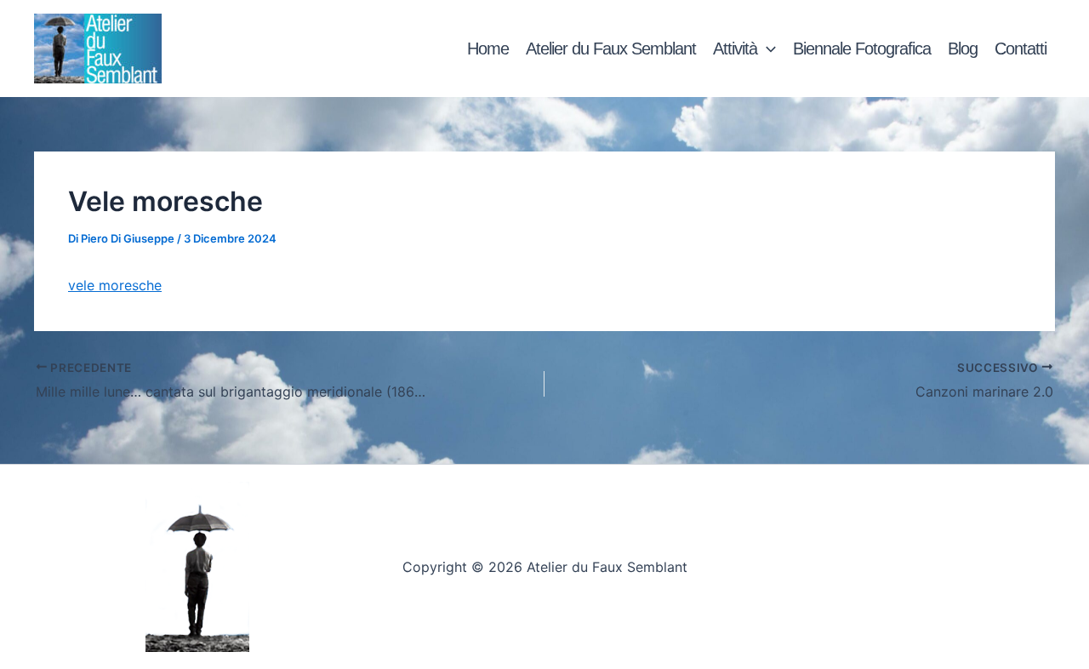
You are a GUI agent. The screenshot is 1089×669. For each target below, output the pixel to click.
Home (488, 48)
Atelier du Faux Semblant (611, 48)
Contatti (1020, 48)
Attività (735, 48)
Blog (963, 48)
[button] (766, 48)
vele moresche (115, 285)
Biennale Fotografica (862, 48)
